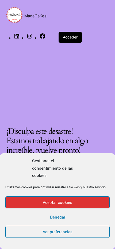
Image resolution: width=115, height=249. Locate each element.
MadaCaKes (35, 16)
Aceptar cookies (57, 202)
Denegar (57, 217)
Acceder (70, 37)
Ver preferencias (57, 231)
